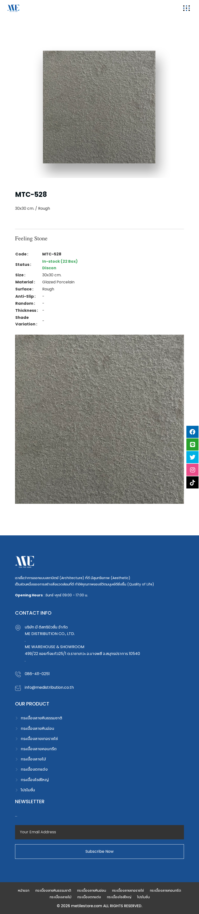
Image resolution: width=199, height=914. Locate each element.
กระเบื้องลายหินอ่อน (37, 728)
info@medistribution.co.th (49, 687)
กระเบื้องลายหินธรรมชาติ (41, 718)
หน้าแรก (23, 890)
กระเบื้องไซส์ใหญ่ (35, 780)
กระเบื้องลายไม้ (33, 759)
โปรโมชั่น (28, 790)
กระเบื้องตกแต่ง (34, 769)
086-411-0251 (37, 674)
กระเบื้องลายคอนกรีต (39, 749)
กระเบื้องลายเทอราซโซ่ (39, 738)
